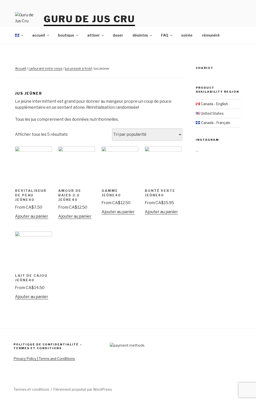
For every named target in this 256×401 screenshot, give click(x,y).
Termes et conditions (31, 389)
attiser (93, 35)
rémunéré (211, 35)
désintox (140, 35)
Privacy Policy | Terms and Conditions (44, 358)
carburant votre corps (45, 68)
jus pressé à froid (78, 68)
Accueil (20, 68)
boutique (66, 35)
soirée (186, 35)
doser (118, 35)
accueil (38, 35)
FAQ (164, 35)
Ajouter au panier (31, 216)
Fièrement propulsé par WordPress (82, 389)
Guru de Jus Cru (89, 19)
